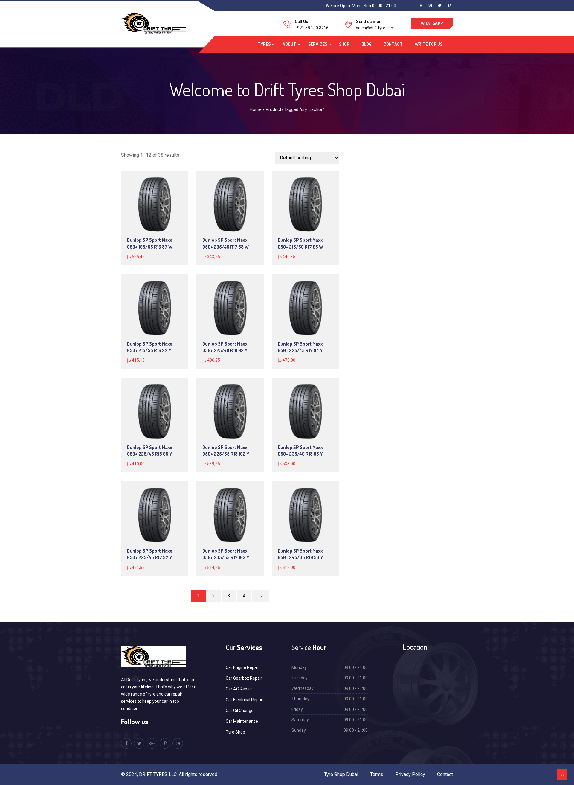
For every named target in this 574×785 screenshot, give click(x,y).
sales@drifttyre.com (375, 27)
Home (256, 109)
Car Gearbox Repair (244, 678)
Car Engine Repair (242, 667)
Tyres (264, 44)
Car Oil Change (240, 710)
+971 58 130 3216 (312, 27)
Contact (393, 44)
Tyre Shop (235, 732)
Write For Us (428, 44)
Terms (376, 774)
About (289, 44)
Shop (344, 44)
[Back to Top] (562, 774)
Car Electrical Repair (244, 699)
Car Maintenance (242, 721)
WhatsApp (432, 23)
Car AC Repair (239, 689)
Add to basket (154, 204)
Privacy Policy (410, 774)
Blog (366, 44)
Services (317, 44)
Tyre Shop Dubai (341, 774)
